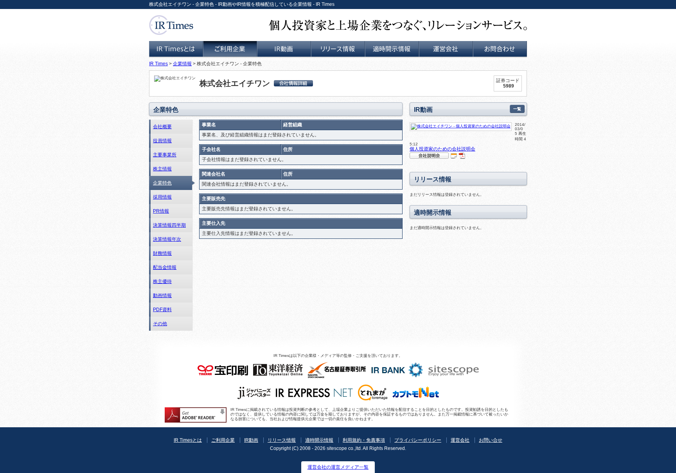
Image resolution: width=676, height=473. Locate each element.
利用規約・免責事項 (364, 440)
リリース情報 (282, 440)
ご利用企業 (223, 440)
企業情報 (182, 63)
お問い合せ (490, 440)
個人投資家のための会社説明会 (442, 149)
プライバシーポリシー (417, 440)
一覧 (517, 109)
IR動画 (251, 440)
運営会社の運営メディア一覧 (338, 467)
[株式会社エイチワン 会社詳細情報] (293, 83)
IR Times (158, 63)
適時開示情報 (319, 440)
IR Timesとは (188, 440)
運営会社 (460, 440)
